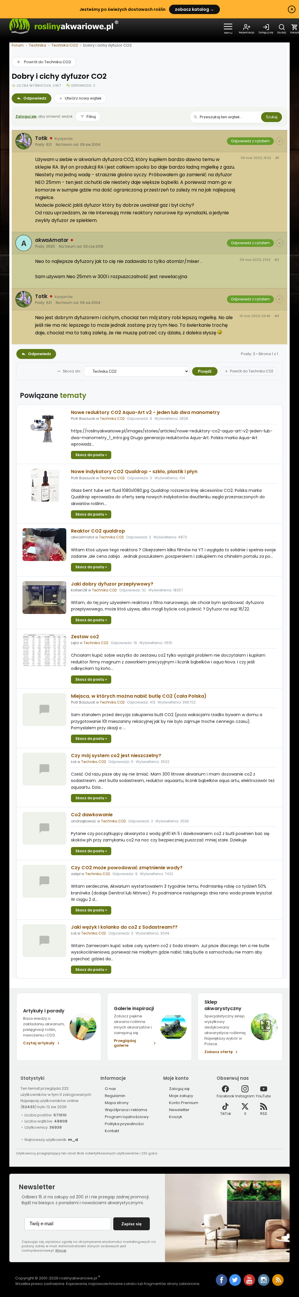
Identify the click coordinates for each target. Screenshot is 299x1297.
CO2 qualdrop (98, 531)
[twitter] (235, 1284)
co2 (85, 636)
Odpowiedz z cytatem (250, 140)
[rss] (278, 1284)
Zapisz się (131, 1223)
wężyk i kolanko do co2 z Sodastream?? (124, 927)
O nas (110, 1088)
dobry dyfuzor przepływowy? (112, 584)
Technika (37, 45)
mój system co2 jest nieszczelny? (116, 755)
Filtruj (91, 116)
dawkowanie (92, 814)
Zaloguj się (25, 116)
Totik (41, 138)
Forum (18, 45)
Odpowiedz (34, 98)
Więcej (60, 1250)
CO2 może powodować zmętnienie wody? (126, 867)
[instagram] (264, 1284)
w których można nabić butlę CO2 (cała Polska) (138, 696)
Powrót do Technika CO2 (47, 62)
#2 (276, 260)
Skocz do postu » (91, 454)
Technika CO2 (64, 45)
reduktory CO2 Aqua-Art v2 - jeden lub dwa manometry (145, 412)
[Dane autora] (279, 141)
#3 (276, 316)
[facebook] (221, 1280)
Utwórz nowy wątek (83, 98)
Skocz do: (72, 371)
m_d (73, 1139)
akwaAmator (51, 240)
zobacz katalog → (194, 9)
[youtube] (250, 1284)
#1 (277, 158)
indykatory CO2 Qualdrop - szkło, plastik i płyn (134, 471)
